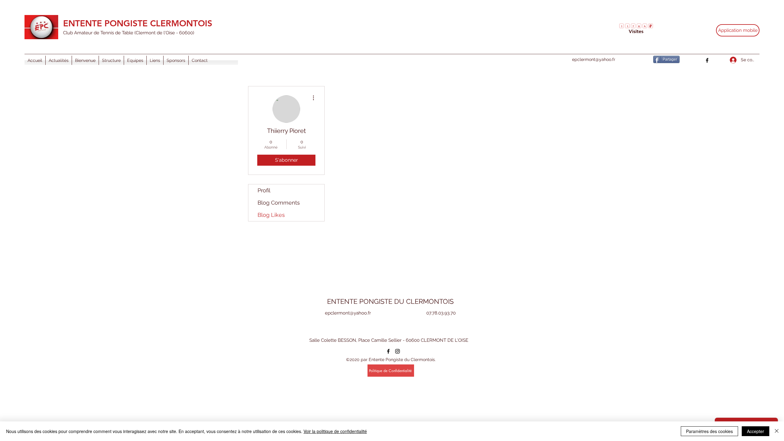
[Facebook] (707, 60)
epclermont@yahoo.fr (593, 59)
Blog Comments (279, 202)
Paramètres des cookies (709, 431)
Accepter (755, 431)
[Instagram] (397, 351)
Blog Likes (271, 215)
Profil (264, 190)
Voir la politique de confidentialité (335, 431)
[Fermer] (776, 431)
